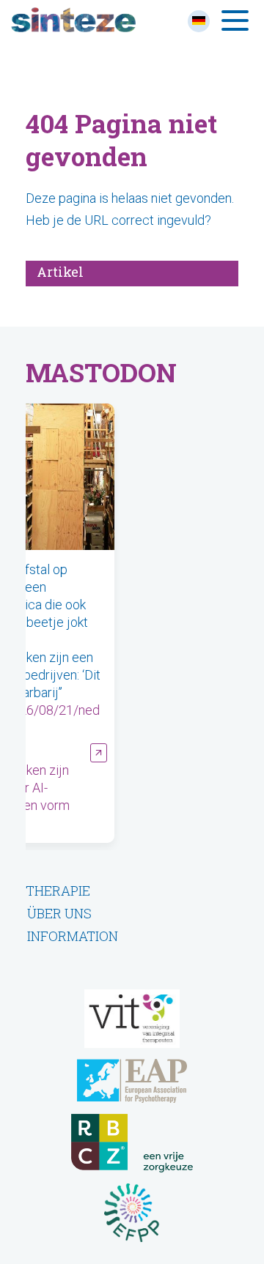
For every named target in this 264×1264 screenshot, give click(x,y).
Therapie (58, 890)
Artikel (60, 271)
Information (72, 936)
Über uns (59, 913)
